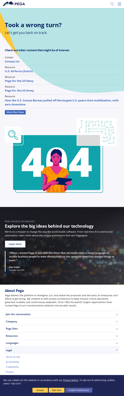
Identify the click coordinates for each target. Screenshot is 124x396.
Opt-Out (56, 390)
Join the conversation (18, 314)
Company (11, 321)
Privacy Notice (70, 380)
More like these (15, 112)
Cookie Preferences (78, 390)
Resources (12, 335)
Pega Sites (12, 328)
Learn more (15, 244)
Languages (12, 343)
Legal (9, 350)
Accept (40, 390)
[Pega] (14, 4)
